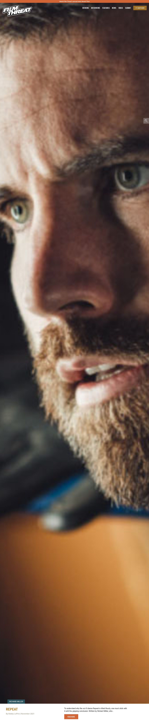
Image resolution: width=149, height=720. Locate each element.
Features (106, 8)
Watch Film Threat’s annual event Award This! (74, 1)
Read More (71, 716)
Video (121, 8)
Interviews (95, 8)
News (114, 8)
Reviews (85, 8)
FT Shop (140, 8)
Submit (128, 8)
